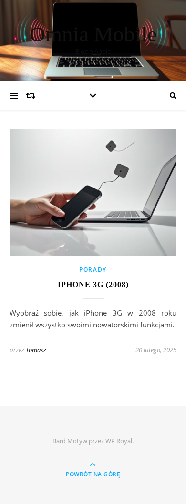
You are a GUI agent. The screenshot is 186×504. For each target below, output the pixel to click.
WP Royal (118, 440)
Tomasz (36, 350)
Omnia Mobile (93, 34)
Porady (93, 270)
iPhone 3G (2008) (93, 284)
